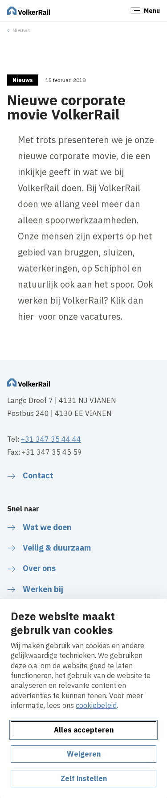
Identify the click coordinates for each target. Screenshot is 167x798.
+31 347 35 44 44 (51, 439)
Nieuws (21, 30)
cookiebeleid (96, 705)
